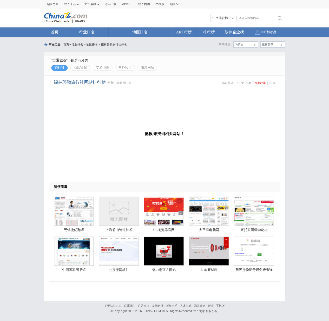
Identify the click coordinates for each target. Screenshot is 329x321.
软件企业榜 (234, 32)
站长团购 (144, 4)
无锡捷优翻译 (74, 230)
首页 (55, 32)
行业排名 (87, 32)
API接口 (127, 4)
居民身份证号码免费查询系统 (254, 271)
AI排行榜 (184, 32)
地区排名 (140, 32)
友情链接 (158, 306)
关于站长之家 (113, 306)
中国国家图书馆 (74, 270)
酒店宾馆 (80, 67)
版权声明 (172, 306)
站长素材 (90, 4)
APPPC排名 (244, 83)
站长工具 (70, 4)
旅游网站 (147, 67)
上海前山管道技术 (118, 230)
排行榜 (209, 32)
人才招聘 (185, 306)
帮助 (211, 306)
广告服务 (144, 306)
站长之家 (53, 4)
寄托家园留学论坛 (254, 230)
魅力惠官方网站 (164, 270)
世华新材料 (209, 270)
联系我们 (130, 306)
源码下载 (110, 4)
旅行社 (59, 67)
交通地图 (102, 67)
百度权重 (260, 83)
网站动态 (199, 306)
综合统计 (228, 83)
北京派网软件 (119, 270)
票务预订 (125, 67)
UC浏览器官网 (164, 230)
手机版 (220, 306)
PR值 (272, 83)
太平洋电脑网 (209, 230)
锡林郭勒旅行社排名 (114, 44)
